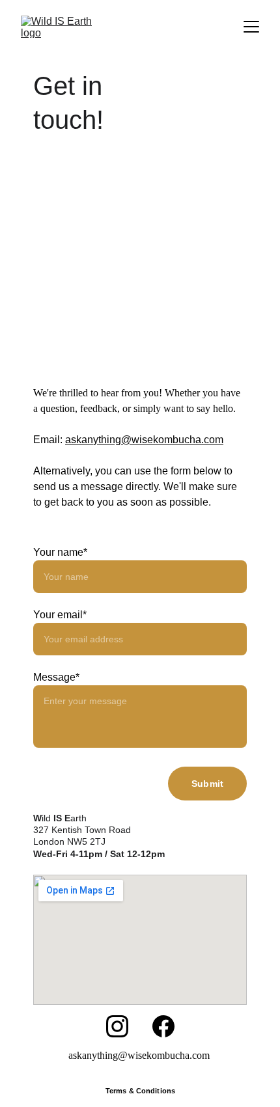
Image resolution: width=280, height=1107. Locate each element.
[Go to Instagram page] (117, 1026)
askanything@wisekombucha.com (144, 439)
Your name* (60, 552)
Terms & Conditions (140, 1091)
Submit (207, 783)
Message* (56, 677)
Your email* (60, 614)
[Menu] (251, 27)
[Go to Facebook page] (163, 1026)
